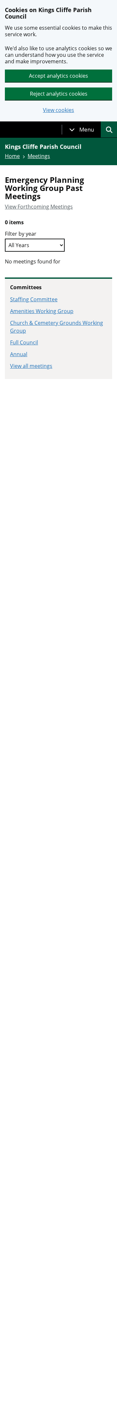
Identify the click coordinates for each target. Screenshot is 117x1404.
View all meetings (31, 366)
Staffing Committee (34, 299)
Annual (18, 354)
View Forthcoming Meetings (39, 206)
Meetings (39, 156)
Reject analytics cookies (58, 93)
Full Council (24, 342)
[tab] (81, 129)
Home (12, 156)
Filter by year (20, 233)
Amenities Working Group (41, 311)
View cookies (58, 110)
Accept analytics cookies (58, 75)
